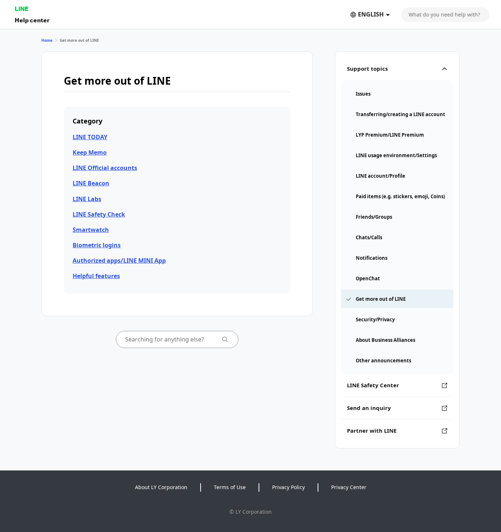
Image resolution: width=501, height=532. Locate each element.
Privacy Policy (288, 487)
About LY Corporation (161, 487)
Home (46, 40)
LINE (21, 8)
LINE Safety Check (99, 214)
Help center (32, 20)
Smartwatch (91, 230)
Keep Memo (90, 152)
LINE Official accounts (105, 168)
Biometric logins (97, 245)
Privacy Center (348, 487)
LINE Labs (87, 199)
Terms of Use (230, 487)
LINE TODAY (90, 137)
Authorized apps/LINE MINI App (119, 260)
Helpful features (96, 276)
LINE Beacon (91, 183)
